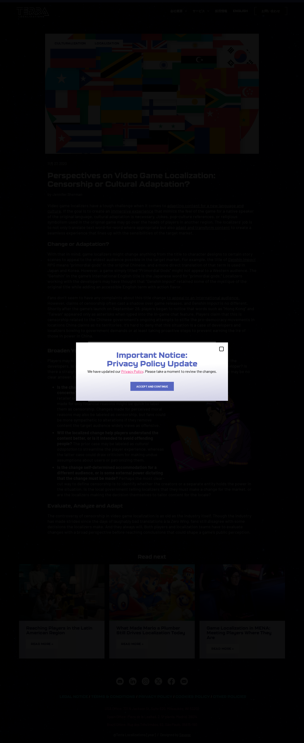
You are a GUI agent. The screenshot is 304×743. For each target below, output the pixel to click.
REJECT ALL (152, 389)
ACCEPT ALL (111, 389)
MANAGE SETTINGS (192, 389)
